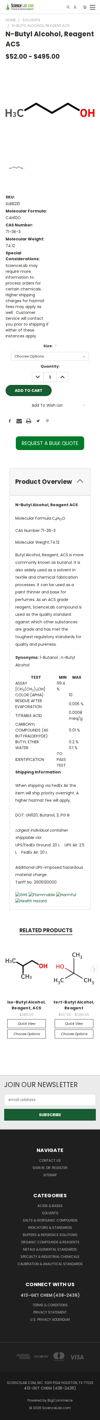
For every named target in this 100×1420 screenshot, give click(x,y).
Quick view (26, 1023)
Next (94, 969)
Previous (6, 969)
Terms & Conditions (50, 1305)
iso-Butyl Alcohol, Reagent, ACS (26, 1005)
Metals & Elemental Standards (50, 1249)
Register (60, 1167)
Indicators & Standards (50, 1227)
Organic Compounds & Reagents (50, 1242)
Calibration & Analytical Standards (50, 1264)
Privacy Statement (50, 1312)
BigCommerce (60, 1400)
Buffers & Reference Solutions (50, 1234)
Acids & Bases (50, 1205)
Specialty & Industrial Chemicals (50, 1256)
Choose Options (26, 1033)
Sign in (38, 1167)
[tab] (50, 481)
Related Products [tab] (45, 930)
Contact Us (50, 1160)
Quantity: (50, 366)
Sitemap (50, 1175)
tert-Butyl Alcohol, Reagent (73, 1005)
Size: (50, 346)
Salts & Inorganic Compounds (50, 1220)
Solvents (50, 1213)
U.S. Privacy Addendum (50, 1319)
